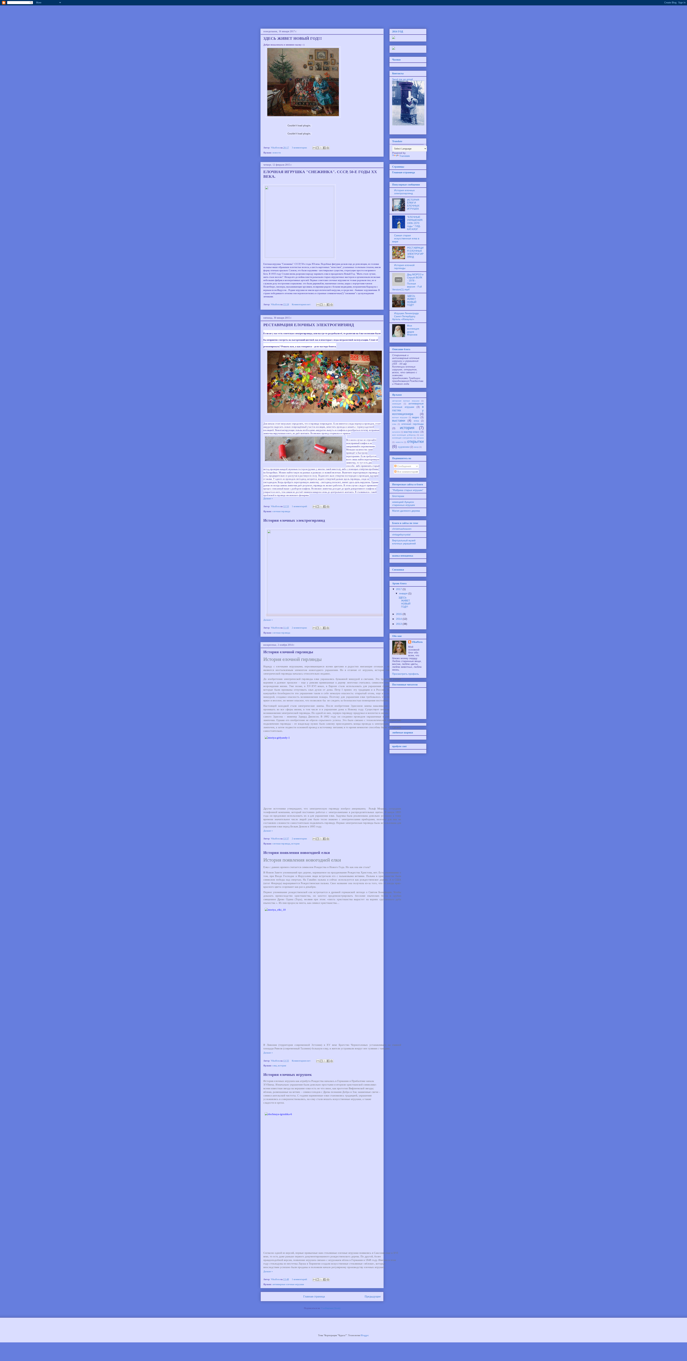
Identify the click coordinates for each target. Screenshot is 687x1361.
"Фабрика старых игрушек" (407, 490)
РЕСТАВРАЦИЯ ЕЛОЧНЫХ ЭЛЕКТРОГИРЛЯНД (308, 325)
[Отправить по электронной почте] (314, 148)
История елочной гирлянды (288, 652)
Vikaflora (417, 641)
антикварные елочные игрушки (288, 1284)
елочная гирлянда (281, 511)
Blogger (364, 1335)
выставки (398, 420)
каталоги (396, 432)
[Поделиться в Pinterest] (328, 148)
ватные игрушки (399, 417)
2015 (399, 614)
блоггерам (398, 496)
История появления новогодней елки (296, 852)
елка (274, 1065)
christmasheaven (401, 528)
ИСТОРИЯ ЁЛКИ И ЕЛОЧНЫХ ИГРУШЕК (413, 204)
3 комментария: (300, 147)
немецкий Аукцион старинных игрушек (403, 503)
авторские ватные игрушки (405, 401)
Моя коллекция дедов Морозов (413, 330)
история (295, 843)
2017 (399, 589)
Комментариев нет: (302, 304)
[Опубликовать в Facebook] (324, 148)
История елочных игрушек (287, 1074)
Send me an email (402, 79)
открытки (415, 441)
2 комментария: (300, 627)
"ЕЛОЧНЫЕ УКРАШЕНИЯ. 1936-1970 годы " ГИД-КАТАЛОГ (415, 223)
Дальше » (268, 498)
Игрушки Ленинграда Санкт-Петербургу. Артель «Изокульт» (405, 316)
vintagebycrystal (401, 534)
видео (415, 417)
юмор (416, 447)
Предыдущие (373, 1296)
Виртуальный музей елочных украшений (404, 542)
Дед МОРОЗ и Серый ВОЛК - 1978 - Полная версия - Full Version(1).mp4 (407, 282)
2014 (399, 618)
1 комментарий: (300, 506)
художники (404, 447)
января (403, 593)
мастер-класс (412, 431)
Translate (404, 155)
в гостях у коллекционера (408, 410)
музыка (420, 438)
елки (394, 424)
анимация (396, 404)
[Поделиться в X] (321, 148)
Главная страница (314, 1296)
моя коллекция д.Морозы (404, 435)
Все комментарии (407, 471)
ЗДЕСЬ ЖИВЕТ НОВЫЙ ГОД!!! (292, 38)
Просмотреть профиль (405, 673)
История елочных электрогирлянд (294, 520)
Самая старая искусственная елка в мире (405, 238)
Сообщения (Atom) (330, 1308)
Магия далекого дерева (406, 510)
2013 (399, 623)
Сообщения (403, 466)
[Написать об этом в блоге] (317, 148)
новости (276, 152)
